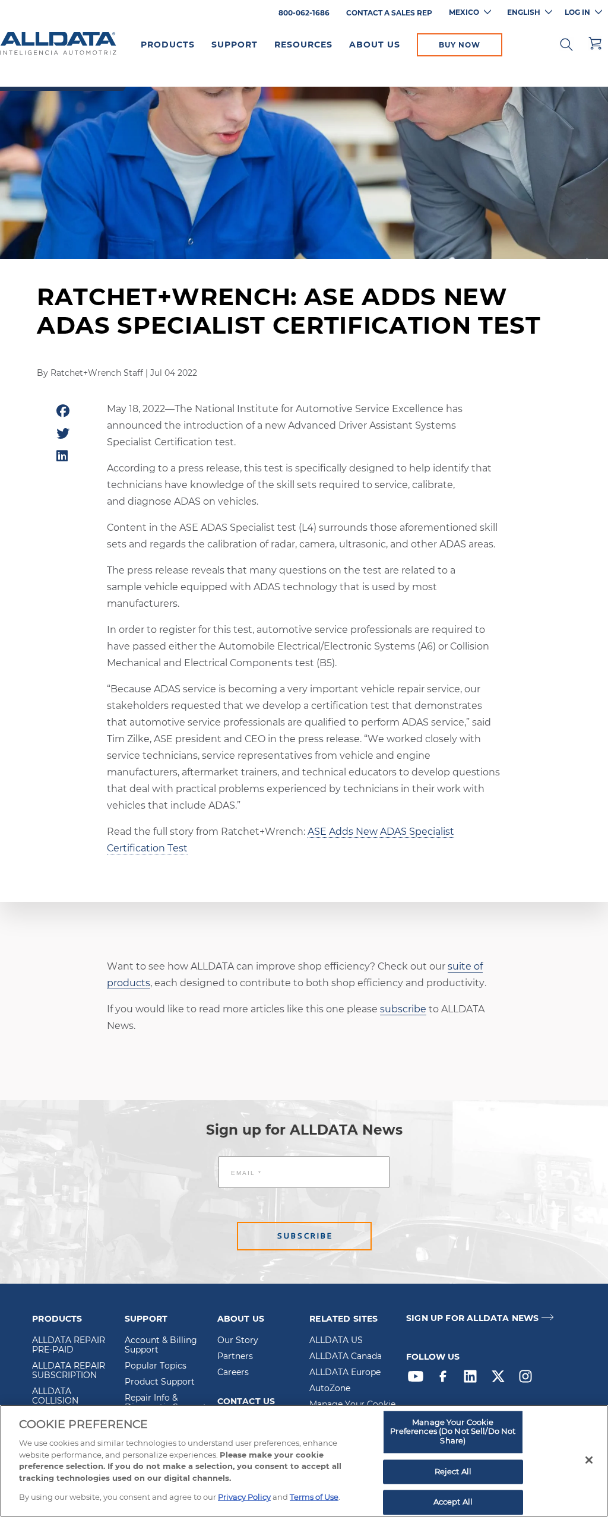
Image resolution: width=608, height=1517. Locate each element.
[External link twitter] (501, 1379)
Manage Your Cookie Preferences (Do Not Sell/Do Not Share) (452, 1431)
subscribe (403, 1009)
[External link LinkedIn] (473, 1379)
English (523, 12)
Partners (235, 1356)
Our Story (237, 1340)
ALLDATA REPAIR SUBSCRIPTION (68, 1370)
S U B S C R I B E (304, 1235)
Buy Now (459, 44)
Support (234, 44)
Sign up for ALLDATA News (472, 1318)
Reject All (453, 1471)
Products (168, 44)
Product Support (160, 1382)
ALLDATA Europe (345, 1372)
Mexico (464, 12)
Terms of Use (314, 1497)
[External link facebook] (445, 1379)
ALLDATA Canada (345, 1356)
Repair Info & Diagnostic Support (166, 1403)
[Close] (589, 1460)
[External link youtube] (418, 1379)
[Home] (58, 44)
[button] (566, 43)
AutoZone (329, 1389)
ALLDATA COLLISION (55, 1396)
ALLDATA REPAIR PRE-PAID (68, 1345)
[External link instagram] (528, 1379)
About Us (374, 44)
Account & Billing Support (161, 1345)
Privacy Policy (244, 1497)
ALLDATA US (336, 1340)
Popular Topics (155, 1366)
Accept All (453, 1502)
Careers (233, 1372)
